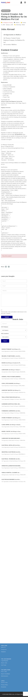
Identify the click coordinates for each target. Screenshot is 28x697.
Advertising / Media (20, 24)
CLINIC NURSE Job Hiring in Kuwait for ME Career (15, 424)
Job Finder (3, 665)
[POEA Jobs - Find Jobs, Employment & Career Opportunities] (7, 2)
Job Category (4, 326)
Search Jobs (4, 662)
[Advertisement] (14, 502)
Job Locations (5, 333)
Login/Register (4, 660)
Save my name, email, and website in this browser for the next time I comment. (13, 312)
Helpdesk (3, 651)
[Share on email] (9, 267)
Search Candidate (5, 673)
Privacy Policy (4, 684)
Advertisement (4, 676)
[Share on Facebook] (6, 267)
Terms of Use (4, 682)
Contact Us (3, 649)
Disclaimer (3, 686)
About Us (3, 647)
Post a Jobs (4, 671)
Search (5, 340)
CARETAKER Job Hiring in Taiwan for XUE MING (14, 369)
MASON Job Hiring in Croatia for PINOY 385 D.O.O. (15, 362)
